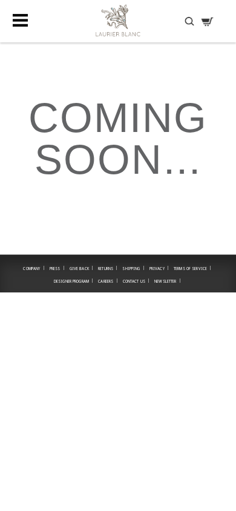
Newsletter (167, 281)
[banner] (118, 20)
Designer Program (73, 281)
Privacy (159, 268)
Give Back (82, 268)
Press (57, 268)
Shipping (133, 268)
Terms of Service (192, 268)
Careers (107, 281)
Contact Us (136, 281)
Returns (107, 268)
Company (33, 268)
